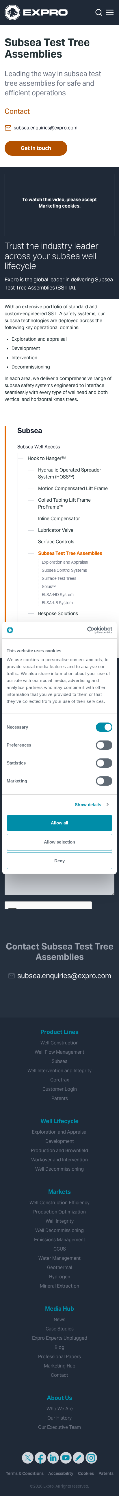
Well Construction (59, 1043)
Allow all (59, 822)
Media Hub (59, 1308)
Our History (59, 1418)
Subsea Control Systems (64, 570)
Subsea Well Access (38, 447)
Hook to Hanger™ (47, 458)
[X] (28, 1458)
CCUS (59, 1249)
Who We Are (60, 1409)
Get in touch (36, 148)
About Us (59, 1398)
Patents (59, 1098)
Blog (59, 1347)
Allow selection (59, 841)
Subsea (29, 430)
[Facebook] (40, 1458)
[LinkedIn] (53, 1458)
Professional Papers (59, 1357)
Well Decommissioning (59, 1169)
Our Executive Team (59, 1427)
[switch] (104, 745)
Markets (59, 1192)
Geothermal (59, 1267)
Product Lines (59, 1032)
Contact (59, 1375)
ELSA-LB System (57, 602)
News (59, 1320)
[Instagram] (91, 1458)
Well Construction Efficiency (59, 1203)
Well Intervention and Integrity (59, 1071)
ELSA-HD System (58, 594)
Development (59, 1141)
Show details (88, 804)
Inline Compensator (59, 519)
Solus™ (49, 586)
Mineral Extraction (59, 1286)
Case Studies (60, 1329)
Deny (59, 860)
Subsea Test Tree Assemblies (70, 553)
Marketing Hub (59, 1366)
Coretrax (59, 1080)
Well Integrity (60, 1221)
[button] (109, 12)
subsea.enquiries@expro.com (45, 128)
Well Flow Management (59, 1052)
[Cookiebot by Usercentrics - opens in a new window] (87, 630)
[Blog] (78, 1458)
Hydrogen (59, 1277)
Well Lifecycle (59, 1121)
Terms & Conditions (25, 1473)
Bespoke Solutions (58, 613)
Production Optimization (59, 1212)
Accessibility (60, 1473)
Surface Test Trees (59, 578)
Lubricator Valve (55, 530)
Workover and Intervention (59, 1160)
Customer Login (59, 1089)
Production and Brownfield (59, 1150)
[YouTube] (66, 1458)
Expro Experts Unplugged (59, 1338)
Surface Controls (56, 542)
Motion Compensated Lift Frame (73, 488)
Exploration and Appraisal (65, 562)
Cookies (86, 1473)
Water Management (59, 1258)
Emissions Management (59, 1240)
